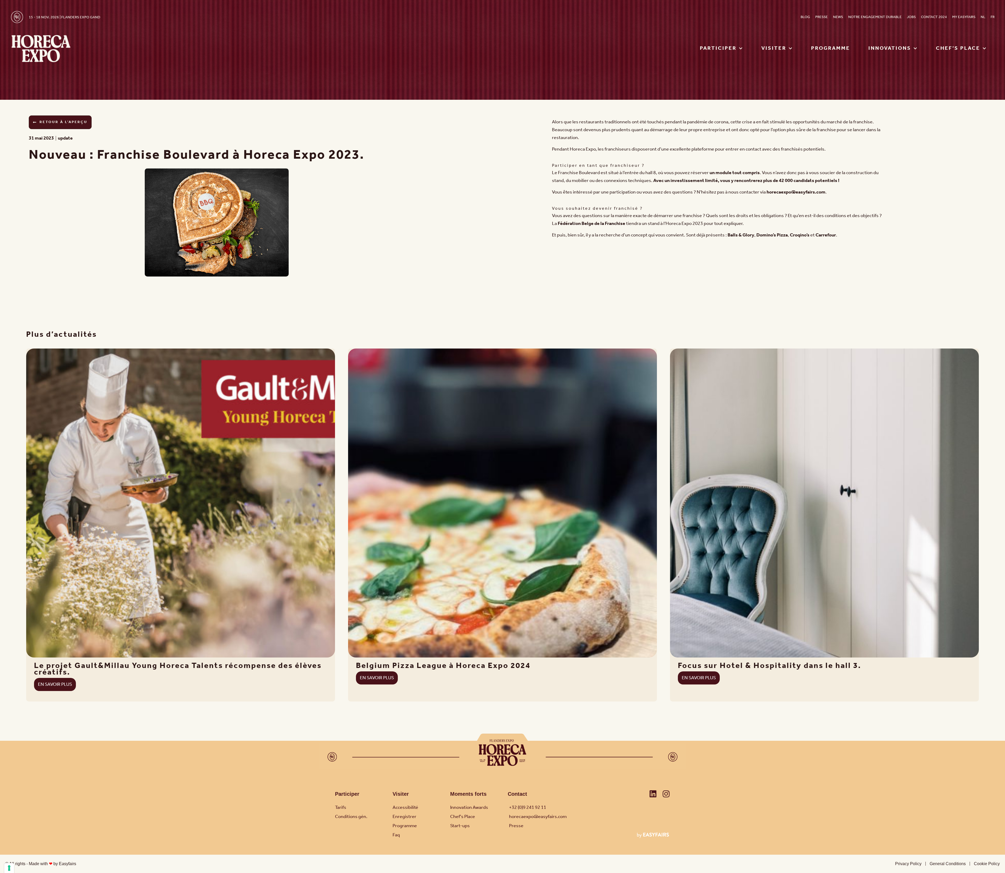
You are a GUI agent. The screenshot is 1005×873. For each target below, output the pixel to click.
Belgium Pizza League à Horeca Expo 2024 (443, 665)
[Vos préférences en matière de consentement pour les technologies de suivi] (9, 868)
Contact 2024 (934, 17)
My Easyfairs (963, 17)
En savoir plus (55, 684)
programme (830, 48)
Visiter (401, 794)
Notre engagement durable (875, 17)
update (65, 138)
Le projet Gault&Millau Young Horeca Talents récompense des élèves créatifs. (178, 669)
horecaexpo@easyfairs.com (796, 192)
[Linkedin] (653, 794)
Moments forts (468, 794)
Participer (347, 794)
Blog (805, 17)
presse (821, 17)
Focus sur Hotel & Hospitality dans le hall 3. (769, 665)
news (838, 17)
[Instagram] (666, 794)
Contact (517, 794)
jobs (911, 17)
